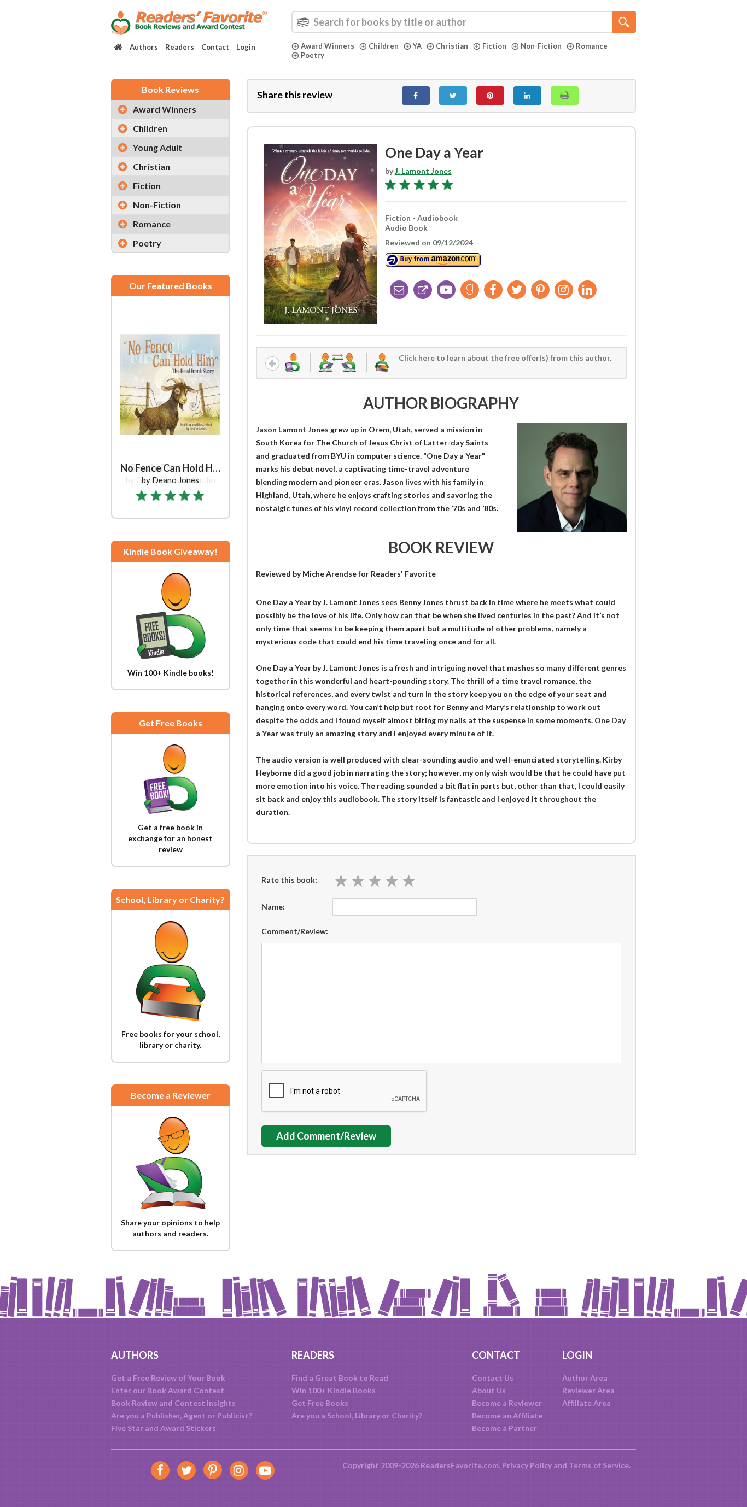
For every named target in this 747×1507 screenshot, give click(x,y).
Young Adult (157, 147)
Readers (179, 47)
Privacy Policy (527, 1465)
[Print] (565, 95)
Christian (452, 46)
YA (417, 46)
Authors (144, 47)
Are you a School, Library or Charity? (356, 1415)
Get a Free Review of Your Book (168, 1377)
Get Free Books (319, 1403)
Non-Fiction (541, 46)
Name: (273, 906)
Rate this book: (289, 879)
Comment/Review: (294, 931)
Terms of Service (599, 1465)
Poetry (312, 55)
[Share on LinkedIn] (527, 95)
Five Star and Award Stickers (163, 1428)
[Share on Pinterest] (490, 95)
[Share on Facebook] (416, 95)
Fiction (494, 46)
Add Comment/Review (326, 1136)
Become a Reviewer (507, 1403)
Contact (215, 47)
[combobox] (464, 22)
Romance (592, 46)
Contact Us (492, 1377)
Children (384, 46)
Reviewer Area (588, 1390)
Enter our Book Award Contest (167, 1390)
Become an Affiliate (507, 1415)
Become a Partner (504, 1428)
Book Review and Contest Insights (173, 1403)
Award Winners (327, 46)
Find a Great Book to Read (339, 1377)
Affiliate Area (586, 1403)
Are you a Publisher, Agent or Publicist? (181, 1415)
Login (245, 47)
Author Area (585, 1377)
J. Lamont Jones (423, 170)
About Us (489, 1390)
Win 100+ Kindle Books (333, 1390)
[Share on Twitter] (453, 95)
